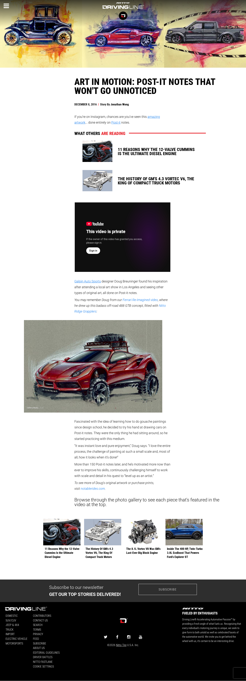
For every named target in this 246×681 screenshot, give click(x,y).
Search (38, 625)
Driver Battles (42, 657)
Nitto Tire (121, 645)
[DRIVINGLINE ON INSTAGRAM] (128, 637)
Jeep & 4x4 (12, 625)
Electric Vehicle (16, 639)
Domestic (12, 615)
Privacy (38, 634)
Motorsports (14, 643)
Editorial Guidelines (46, 652)
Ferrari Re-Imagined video (140, 300)
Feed (36, 639)
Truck (10, 629)
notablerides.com (93, 488)
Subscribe (168, 589)
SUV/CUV (11, 620)
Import (10, 634)
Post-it (115, 122)
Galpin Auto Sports (87, 281)
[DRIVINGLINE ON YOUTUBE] (140, 637)
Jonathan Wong (120, 104)
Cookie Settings (43, 666)
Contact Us (40, 620)
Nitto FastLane (43, 662)
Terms (37, 629)
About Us (39, 648)
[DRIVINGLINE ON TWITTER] (105, 637)
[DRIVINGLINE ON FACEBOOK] (117, 637)
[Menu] (6, 6)
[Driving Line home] (123, 9)
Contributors (42, 615)
